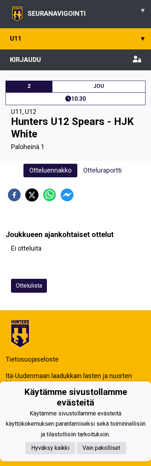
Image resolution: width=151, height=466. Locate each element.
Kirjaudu (25, 59)
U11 (77, 38)
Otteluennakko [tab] (50, 170)
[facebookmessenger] (67, 194)
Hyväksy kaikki (50, 447)
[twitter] (31, 194)
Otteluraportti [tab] (102, 170)
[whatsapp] (49, 194)
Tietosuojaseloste (32, 359)
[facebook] (14, 194)
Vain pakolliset (101, 447)
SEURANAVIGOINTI (85, 11)
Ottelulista (29, 285)
